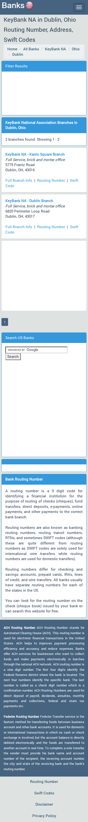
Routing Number (51, 180)
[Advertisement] (44, 92)
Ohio (76, 48)
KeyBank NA (55, 48)
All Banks (31, 48)
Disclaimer (44, 804)
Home (12, 48)
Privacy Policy (44, 815)
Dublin (17, 54)
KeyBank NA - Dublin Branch (29, 200)
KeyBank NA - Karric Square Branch (35, 154)
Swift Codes (44, 792)
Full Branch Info (18, 180)
